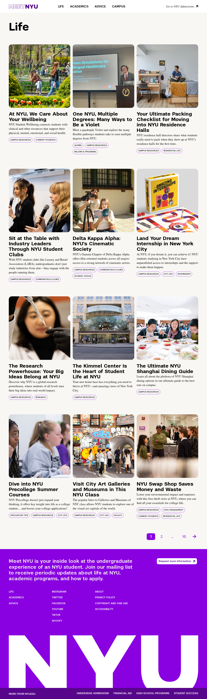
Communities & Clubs (47, 279)
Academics (79, 6)
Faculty (118, 515)
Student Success (186, 693)
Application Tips (19, 515)
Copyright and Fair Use (111, 603)
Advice (100, 6)
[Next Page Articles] (194, 536)
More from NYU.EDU (22, 694)
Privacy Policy (105, 597)
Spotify (57, 620)
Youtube (57, 609)
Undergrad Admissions (93, 693)
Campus (118, 6)
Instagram (59, 591)
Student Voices (82, 276)
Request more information (175, 561)
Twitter (57, 597)
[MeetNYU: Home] (23, 6)
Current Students (45, 140)
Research (41, 397)
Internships (184, 274)
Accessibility (104, 609)
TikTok (56, 615)
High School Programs (152, 693)
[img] (39, 76)
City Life (168, 274)
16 (184, 536)
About (99, 591)
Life (61, 6)
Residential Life (172, 150)
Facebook (58, 603)
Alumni (78, 145)
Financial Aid (123, 693)
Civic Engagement (173, 510)
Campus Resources (20, 140)
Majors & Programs (85, 152)
